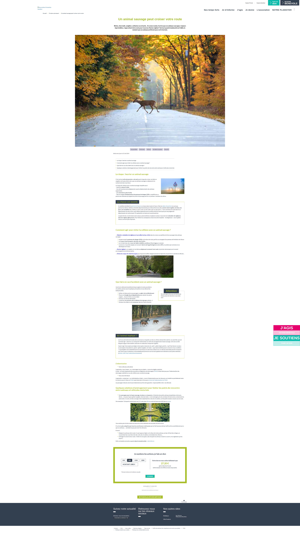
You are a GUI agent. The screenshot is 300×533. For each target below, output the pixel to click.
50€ (123, 460)
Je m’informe (228, 10)
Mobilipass (166, 515)
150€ (136, 460)
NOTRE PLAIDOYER (282, 10)
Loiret (169, 401)
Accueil (45, 13)
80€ (129, 460)
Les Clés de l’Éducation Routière (181, 516)
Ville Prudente (167, 519)
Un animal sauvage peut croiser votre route (72, 13)
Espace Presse (249, 3)
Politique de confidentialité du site (140, 530)
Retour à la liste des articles (150, 497)
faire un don (286, 343)
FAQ (121, 528)
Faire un (275, 3)
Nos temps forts (211, 10)
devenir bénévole (287, 333)
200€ (142, 460)
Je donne (249, 10)
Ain (148, 401)
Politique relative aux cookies (122, 530)
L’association (263, 10)
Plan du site (147, 528)
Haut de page (184, 501)
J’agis (240, 10)
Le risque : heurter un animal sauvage (126, 160)
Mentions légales (137, 528)
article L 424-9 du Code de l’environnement (130, 353)
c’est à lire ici (150, 441)
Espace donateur (261, 3)
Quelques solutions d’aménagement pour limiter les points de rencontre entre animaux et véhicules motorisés (145, 168)
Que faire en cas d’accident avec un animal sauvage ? (130, 165)
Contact (116, 528)
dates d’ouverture (167, 206)
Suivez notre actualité (124, 508)
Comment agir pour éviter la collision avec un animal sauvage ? (133, 163)
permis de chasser (136, 206)
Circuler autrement (54, 13)
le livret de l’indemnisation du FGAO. (158, 380)
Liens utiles (128, 528)
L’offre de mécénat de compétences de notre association (166, 528)
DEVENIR (291, 3)
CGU (184, 528)
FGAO (156, 371)
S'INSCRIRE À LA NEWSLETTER (121, 517)
